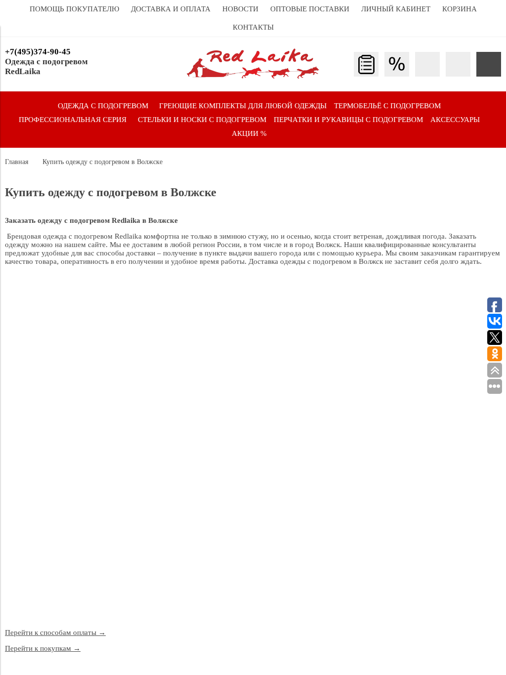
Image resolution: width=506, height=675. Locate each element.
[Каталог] (366, 64)
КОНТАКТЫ (253, 27)
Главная (16, 162)
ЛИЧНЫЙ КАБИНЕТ (395, 9)
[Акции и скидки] (396, 64)
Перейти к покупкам (43, 648)
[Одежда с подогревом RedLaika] (253, 76)
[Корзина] (488, 64)
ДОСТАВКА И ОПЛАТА (171, 9)
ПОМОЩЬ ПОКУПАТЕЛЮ (74, 9)
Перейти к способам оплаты (55, 632)
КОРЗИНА (459, 9)
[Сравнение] (458, 64)
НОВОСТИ (240, 9)
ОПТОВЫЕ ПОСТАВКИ (309, 9)
